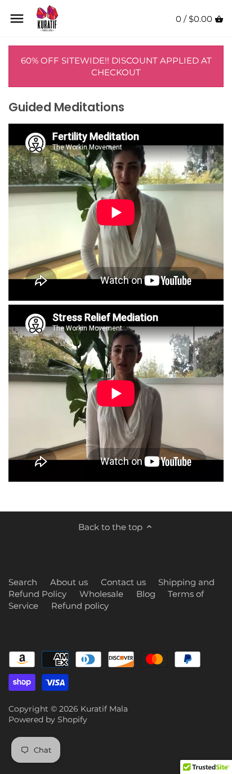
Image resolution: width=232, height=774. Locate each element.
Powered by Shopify (47, 719)
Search (22, 582)
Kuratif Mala (104, 708)
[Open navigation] (16, 18)
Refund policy (80, 605)
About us (69, 582)
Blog (145, 594)
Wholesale (101, 594)
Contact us (123, 582)
